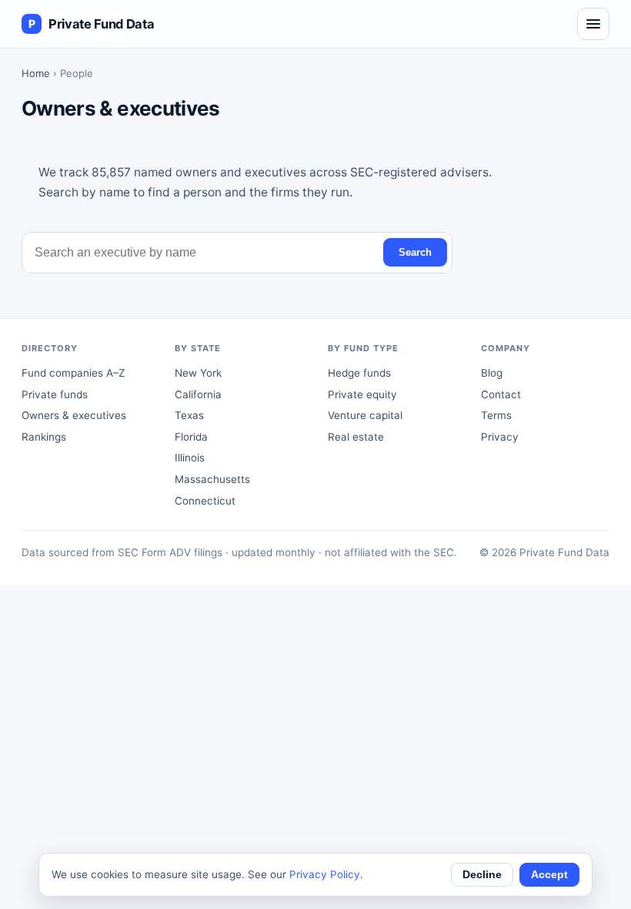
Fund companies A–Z (73, 373)
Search (415, 252)
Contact (501, 394)
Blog (491, 373)
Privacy (500, 437)
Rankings (44, 437)
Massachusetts (212, 479)
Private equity (362, 394)
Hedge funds (359, 373)
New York (198, 373)
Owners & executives (74, 415)
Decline (482, 874)
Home (36, 73)
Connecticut (205, 501)
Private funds (55, 394)
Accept (549, 874)
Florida (191, 437)
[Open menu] (593, 24)
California (198, 394)
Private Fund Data (91, 24)
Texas (189, 415)
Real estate (356, 437)
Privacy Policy (324, 874)
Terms (496, 415)
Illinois (190, 457)
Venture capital (365, 415)
